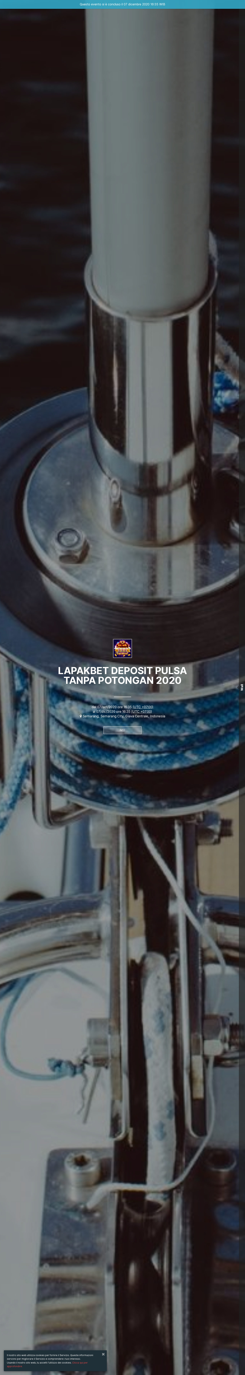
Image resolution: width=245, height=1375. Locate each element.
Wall (242, 687)
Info (122, 730)
